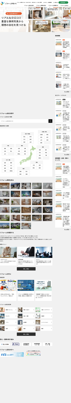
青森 (47, 134)
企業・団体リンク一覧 (47, 344)
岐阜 (40, 165)
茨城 (46, 152)
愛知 (34, 168)
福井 (24, 142)
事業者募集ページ (64, 2)
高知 (20, 174)
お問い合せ (34, 2)
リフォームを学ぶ (64, 5)
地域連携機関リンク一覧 (37, 344)
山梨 (30, 142)
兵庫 (19, 148)
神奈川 (40, 158)
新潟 (30, 136)
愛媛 (20, 171)
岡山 (11, 151)
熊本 (5, 165)
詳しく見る (26, 269)
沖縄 (5, 171)
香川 (26, 171)
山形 (41, 140)
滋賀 (25, 151)
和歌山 (19, 154)
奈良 (25, 154)
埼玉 (40, 152)
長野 (30, 139)
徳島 (26, 174)
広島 (5, 151)
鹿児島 (11, 171)
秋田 (41, 137)
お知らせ (56, 2)
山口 (5, 154)
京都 (25, 148)
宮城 (47, 140)
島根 (11, 148)
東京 (40, 155)
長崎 (5, 168)
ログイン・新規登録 (48, 2)
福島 (41, 142)
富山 (24, 136)
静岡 (40, 168)
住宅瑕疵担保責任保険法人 (26, 344)
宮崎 (11, 168)
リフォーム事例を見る (41, 5)
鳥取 (5, 148)
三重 (34, 165)
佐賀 (5, 162)
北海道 (41, 134)
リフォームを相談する (53, 5)
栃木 (46, 150)
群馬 (40, 150)
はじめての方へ (28, 2)
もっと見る (66, 91)
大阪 (19, 151)
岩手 (47, 137)
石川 (24, 139)
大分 (11, 165)
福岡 (11, 162)
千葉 (46, 155)
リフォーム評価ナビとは (21, 2)
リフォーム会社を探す (29, 5)
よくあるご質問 (39, 2)
